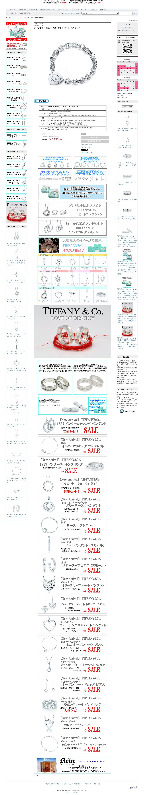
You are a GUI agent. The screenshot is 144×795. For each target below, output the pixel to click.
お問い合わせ (104, 10)
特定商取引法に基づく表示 (47, 10)
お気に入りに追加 (87, 144)
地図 (86, 10)
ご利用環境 (77, 784)
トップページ (11, 10)
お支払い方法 (22, 10)
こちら (124, 30)
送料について (33, 10)
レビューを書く (86, 147)
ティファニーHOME (72, 792)
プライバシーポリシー (64, 10)
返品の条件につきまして (89, 152)
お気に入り (94, 10)
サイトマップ (78, 10)
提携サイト (97, 784)
